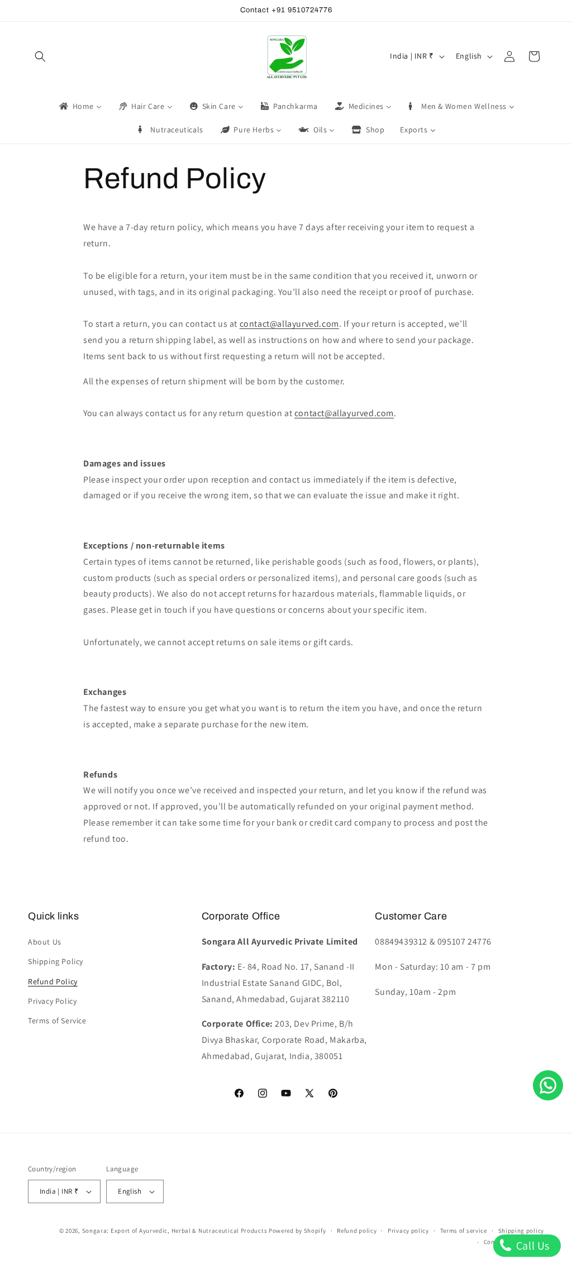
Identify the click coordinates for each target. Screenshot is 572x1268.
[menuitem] (79, 106)
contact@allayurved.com (289, 324)
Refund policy (356, 1230)
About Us (44, 942)
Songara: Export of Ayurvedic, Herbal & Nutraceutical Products (175, 1230)
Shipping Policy (55, 961)
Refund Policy (53, 981)
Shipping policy (521, 1230)
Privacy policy (408, 1230)
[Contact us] (548, 1085)
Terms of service (463, 1230)
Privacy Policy (52, 1001)
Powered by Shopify (297, 1230)
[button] (40, 56)
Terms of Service (57, 1021)
